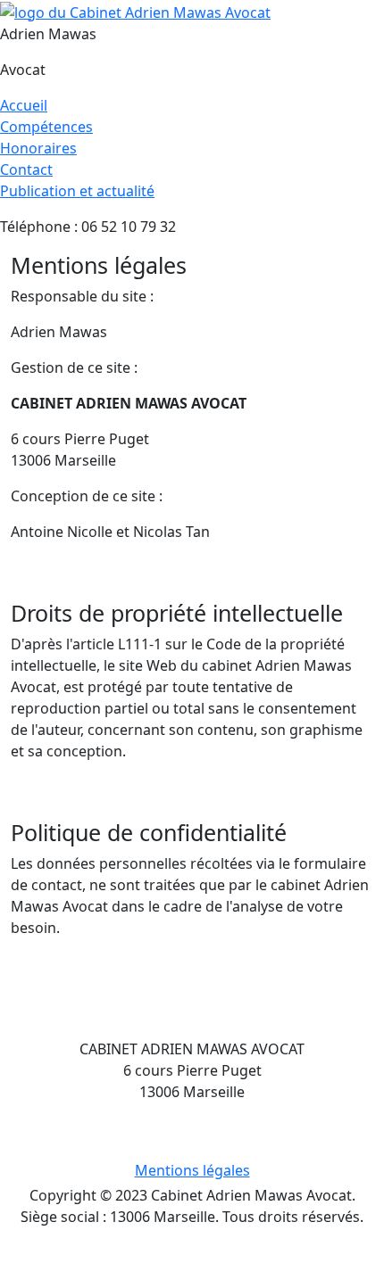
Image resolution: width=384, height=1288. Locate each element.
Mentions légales (192, 1170)
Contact (26, 169)
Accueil (23, 105)
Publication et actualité (77, 191)
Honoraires (38, 148)
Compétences (46, 126)
